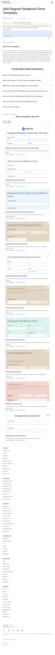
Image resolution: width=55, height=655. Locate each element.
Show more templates (9, 42)
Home (6, 22)
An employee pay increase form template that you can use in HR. (23, 438)
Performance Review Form (15, 308)
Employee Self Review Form (15, 340)
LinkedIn (13, 630)
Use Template (6, 29)
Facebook (4, 630)
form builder (42, 61)
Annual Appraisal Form (13, 372)
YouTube (17, 630)
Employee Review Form (14, 404)
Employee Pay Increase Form (16, 436)
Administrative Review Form (15, 180)
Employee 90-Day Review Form (16, 244)
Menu (52, 2)
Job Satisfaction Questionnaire (16, 276)
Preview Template (21, 154)
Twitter (9, 630)
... (11, 22)
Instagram (22, 630)
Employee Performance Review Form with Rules (22, 148)
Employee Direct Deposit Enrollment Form (20, 212)
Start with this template (9, 114)
